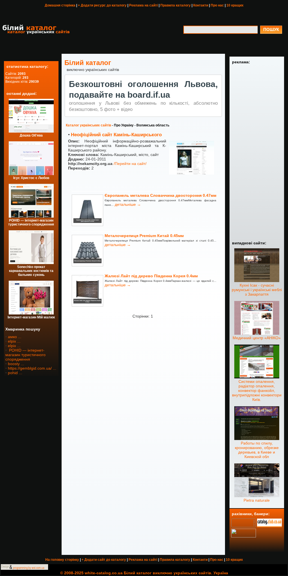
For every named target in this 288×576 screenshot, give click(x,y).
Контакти (200, 5)
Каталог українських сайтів (88, 125)
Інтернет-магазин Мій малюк (31, 317)
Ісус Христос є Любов (31, 178)
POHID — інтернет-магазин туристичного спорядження (31, 222)
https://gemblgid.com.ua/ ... (32, 368)
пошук (271, 29)
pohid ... (15, 372)
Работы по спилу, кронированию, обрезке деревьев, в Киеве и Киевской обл (257, 450)
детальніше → (127, 204)
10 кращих (235, 5)
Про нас (217, 5)
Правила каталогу (175, 5)
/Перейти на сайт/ (130, 163)
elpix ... (14, 341)
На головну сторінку (62, 560)
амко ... (14, 336)
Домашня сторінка (60, 5)
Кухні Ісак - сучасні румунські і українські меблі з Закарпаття (257, 289)
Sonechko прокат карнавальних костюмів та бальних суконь (31, 271)
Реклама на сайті (143, 5)
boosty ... (16, 363)
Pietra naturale (257, 500)
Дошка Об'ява (31, 135)
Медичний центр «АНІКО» (257, 338)
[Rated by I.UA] (243, 536)
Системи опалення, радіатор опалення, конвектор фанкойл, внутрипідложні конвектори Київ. (257, 390)
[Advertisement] (256, 151)
